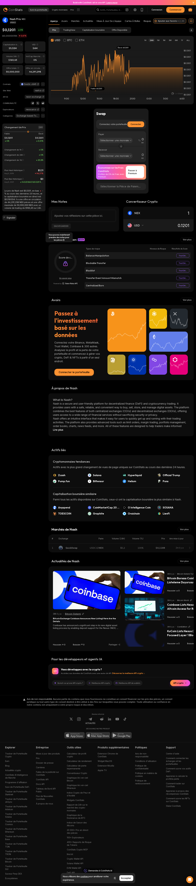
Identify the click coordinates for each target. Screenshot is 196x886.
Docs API (40, 784)
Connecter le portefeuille (74, 372)
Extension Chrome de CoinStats (108, 755)
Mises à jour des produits (48, 753)
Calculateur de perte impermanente (76, 767)
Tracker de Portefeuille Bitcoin (16, 860)
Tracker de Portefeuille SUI (16, 867)
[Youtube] (117, 720)
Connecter (136, 124)
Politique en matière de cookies (146, 774)
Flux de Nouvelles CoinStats (44, 797)
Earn (7, 761)
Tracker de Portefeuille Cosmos (16, 823)
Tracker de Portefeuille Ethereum (16, 830)
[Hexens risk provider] (65, 283)
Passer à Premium (132, 172)
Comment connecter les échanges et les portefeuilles (177, 761)
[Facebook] (125, 720)
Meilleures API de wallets (129, 683)
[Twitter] (38, 103)
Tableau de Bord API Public (46, 790)
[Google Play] (121, 735)
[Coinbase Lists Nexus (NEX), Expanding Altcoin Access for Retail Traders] (144, 608)
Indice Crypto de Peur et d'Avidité (78, 794)
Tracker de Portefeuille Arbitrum (16, 808)
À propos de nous (44, 803)
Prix (38, 758)
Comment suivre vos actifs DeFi (178, 770)
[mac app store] (98, 735)
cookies (84, 876)
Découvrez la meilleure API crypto (127, 673)
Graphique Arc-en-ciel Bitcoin (77, 779)
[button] (38, 84)
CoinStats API (42, 779)
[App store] (74, 735)
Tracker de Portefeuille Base (16, 837)
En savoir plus (65, 278)
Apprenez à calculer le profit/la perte (177, 777)
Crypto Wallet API (75, 859)
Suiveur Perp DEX (13, 873)
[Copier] (38, 84)
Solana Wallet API (75, 863)
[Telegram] (33, 103)
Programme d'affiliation (16, 782)
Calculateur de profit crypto (76, 755)
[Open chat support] (189, 879)
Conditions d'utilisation (145, 761)
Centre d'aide (172, 753)
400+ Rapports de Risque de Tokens (79, 843)
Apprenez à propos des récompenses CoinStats (177, 792)
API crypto (178, 683)
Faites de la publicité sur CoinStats (47, 773)
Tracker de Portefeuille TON (16, 845)
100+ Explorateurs (75, 837)
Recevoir (102, 150)
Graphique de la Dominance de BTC (76, 816)
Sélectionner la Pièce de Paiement (121, 186)
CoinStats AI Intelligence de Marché (16, 776)
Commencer (175, 9)
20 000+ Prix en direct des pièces (77, 831)
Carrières (40, 767)
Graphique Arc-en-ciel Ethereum (77, 786)
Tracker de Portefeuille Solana (16, 815)
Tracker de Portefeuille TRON (16, 852)
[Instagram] (79, 720)
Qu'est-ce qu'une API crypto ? (70, 683)
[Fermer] (192, 2)
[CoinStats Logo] (12, 10)
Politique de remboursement (142, 782)
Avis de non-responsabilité (142, 755)
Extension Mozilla (106, 765)
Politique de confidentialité (142, 767)
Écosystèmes (11, 878)
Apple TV (102, 770)
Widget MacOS (105, 761)
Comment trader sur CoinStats (175, 785)
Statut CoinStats (173, 806)
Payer (101, 134)
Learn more (111, 2)
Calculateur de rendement (79, 761)
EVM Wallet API (74, 868)
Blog (7, 765)
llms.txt (70, 854)
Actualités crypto (13, 770)
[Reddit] (43, 103)
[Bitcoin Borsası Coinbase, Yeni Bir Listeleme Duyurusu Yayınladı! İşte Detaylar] (144, 582)
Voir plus (187, 239)
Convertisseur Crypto (77, 773)
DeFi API (71, 872)
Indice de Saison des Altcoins (77, 824)
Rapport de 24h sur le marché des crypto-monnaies (77, 808)
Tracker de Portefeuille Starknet (16, 793)
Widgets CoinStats (75, 800)
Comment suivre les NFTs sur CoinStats (178, 800)
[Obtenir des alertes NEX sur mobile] (191, 21)
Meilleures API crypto (101, 683)
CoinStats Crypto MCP (77, 849)
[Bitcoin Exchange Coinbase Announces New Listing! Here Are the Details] (86, 590)
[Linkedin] (109, 720)
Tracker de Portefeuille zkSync (16, 800)
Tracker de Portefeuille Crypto (16, 755)
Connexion (157, 9)
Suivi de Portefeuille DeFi (17, 787)
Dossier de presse (45, 763)
